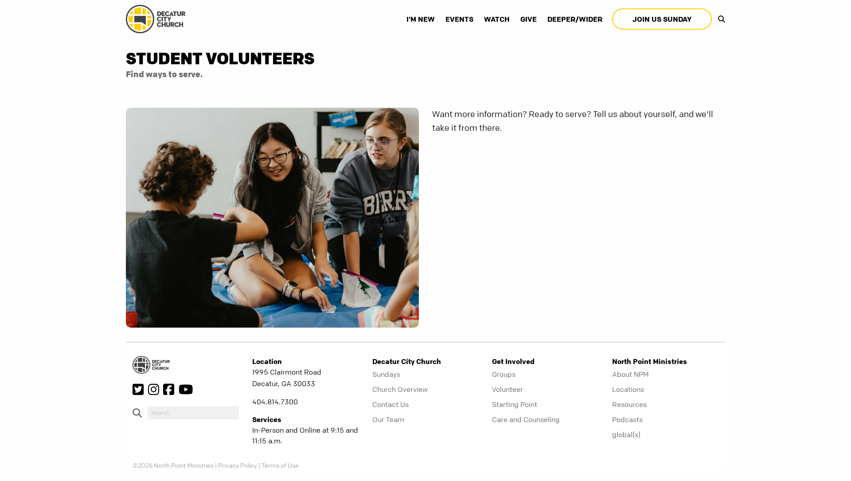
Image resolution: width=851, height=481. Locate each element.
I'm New (420, 19)
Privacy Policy (237, 465)
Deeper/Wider (574, 19)
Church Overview (400, 389)
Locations (628, 389)
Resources (629, 404)
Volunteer (507, 389)
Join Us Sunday (661, 19)
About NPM (630, 374)
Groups (503, 374)
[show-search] (719, 19)
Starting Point (514, 404)
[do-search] (193, 412)
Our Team (388, 419)
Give (528, 19)
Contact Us (390, 404)
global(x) (626, 434)
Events (459, 19)
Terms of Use (280, 465)
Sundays (386, 374)
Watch (497, 19)
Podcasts (627, 419)
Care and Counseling (526, 419)
